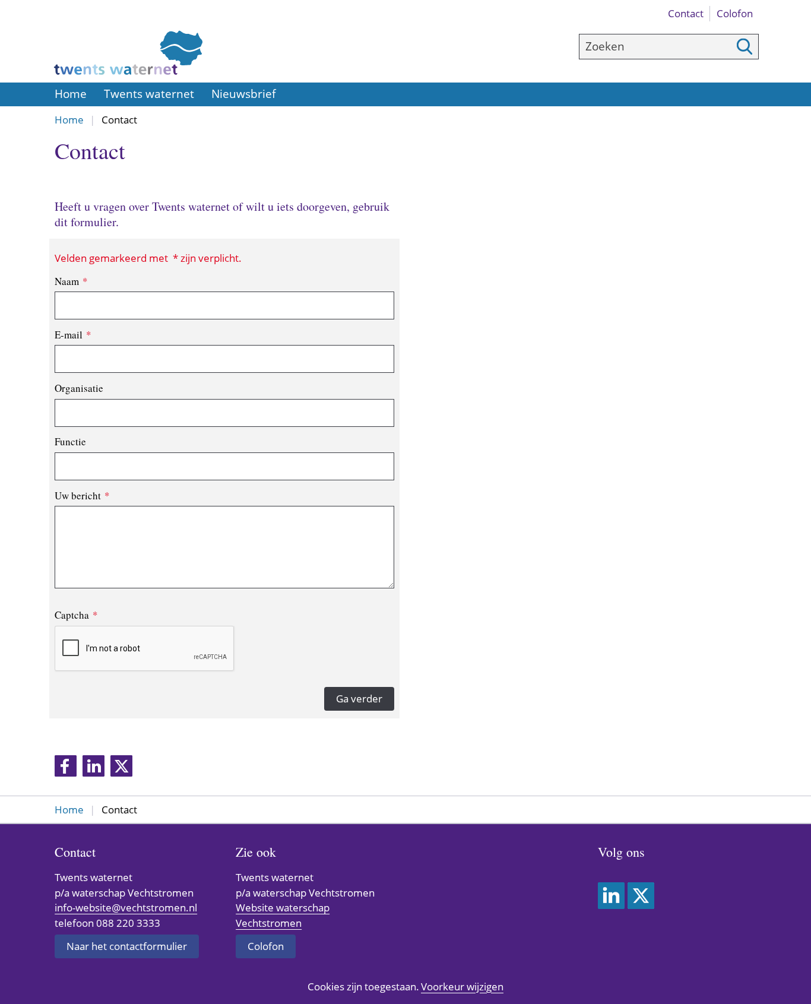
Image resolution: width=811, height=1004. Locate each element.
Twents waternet (149, 94)
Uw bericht (82, 495)
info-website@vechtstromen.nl (126, 907)
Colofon (735, 13)
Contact (686, 13)
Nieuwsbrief (243, 94)
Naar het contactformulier (126, 946)
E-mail (73, 334)
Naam (71, 281)
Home (71, 94)
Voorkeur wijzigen (462, 987)
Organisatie (79, 388)
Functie (70, 441)
